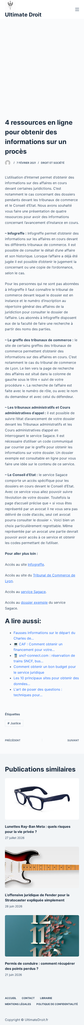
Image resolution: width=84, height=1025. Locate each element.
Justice (14, 723)
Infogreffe (36, 564)
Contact (28, 998)
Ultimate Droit (23, 14)
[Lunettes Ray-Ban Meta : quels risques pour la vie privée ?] (42, 799)
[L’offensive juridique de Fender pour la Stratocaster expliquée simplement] (42, 867)
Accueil (10, 998)
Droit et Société (52, 162)
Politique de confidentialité (57, 1004)
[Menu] (77, 9)
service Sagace (33, 592)
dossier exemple (34, 602)
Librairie (46, 998)
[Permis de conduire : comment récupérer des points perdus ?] (42, 936)
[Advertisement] (42, 63)
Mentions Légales (18, 1004)
